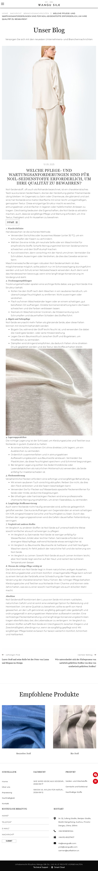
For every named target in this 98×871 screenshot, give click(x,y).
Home (5, 13)
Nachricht (15, 13)
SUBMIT (9, 841)
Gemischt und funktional (76, 786)
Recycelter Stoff (23, 753)
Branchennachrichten (36, 13)
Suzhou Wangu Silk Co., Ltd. (41, 864)
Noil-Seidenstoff (15, 189)
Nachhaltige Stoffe (74, 792)
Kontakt (5, 803)
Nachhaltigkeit (8, 798)
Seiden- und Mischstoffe (76, 781)
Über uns (6, 787)
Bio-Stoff (75, 753)
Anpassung (7, 792)
